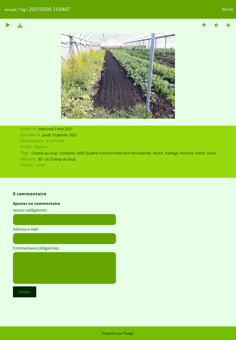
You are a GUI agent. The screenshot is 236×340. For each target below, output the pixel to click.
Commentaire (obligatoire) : (36, 248)
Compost (67, 153)
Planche (186, 153)
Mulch (158, 153)
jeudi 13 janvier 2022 (59, 134)
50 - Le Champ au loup (57, 159)
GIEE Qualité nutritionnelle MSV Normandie (114, 153)
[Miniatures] (204, 25)
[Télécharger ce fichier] (20, 25)
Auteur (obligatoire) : (30, 210)
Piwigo (128, 333)
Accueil (10, 9)
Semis (200, 153)
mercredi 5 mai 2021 (55, 128)
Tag (23, 9)
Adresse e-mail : (26, 229)
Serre (211, 153)
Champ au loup (44, 153)
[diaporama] (8, 25)
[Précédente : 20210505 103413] (216, 25)
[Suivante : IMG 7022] (228, 25)
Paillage (171, 153)
